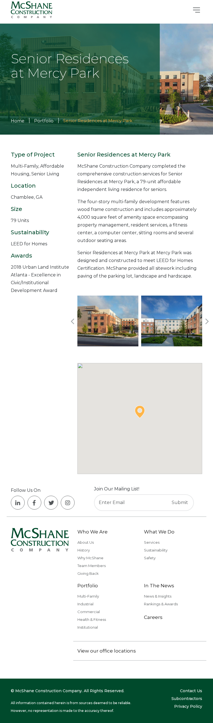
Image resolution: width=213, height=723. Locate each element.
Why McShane (90, 558)
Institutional (87, 627)
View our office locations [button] (106, 651)
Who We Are (92, 532)
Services (151, 542)
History (83, 550)
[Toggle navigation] (196, 10)
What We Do (159, 532)
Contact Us (191, 690)
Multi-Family (88, 596)
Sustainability (156, 550)
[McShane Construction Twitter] (51, 503)
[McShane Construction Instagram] (68, 503)
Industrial (85, 604)
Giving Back (88, 573)
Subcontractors (186, 698)
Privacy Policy (188, 706)
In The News (159, 585)
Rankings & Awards (161, 604)
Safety (150, 558)
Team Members (91, 565)
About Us (85, 542)
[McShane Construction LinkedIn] (18, 503)
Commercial (88, 611)
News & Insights (157, 596)
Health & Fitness (91, 619)
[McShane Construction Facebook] (34, 503)
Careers (153, 617)
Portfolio (87, 585)
